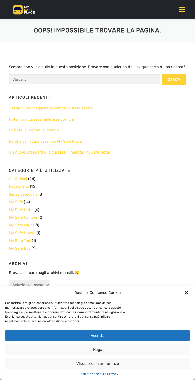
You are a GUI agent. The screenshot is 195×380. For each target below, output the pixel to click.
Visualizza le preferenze (97, 363)
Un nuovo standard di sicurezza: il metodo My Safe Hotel (59, 152)
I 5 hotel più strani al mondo (34, 130)
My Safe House (22, 233)
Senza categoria (23, 194)
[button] (187, 293)
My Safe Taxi (20, 240)
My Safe (16, 202)
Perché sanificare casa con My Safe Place (45, 141)
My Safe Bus (20, 248)
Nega (97, 349)
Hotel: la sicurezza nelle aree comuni (41, 119)
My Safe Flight (21, 225)
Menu (181, 9)
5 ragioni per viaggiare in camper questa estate (51, 108)
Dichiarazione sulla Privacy (98, 374)
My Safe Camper (23, 217)
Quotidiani (18, 179)
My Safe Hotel (21, 209)
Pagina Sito (19, 186)
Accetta (97, 335)
